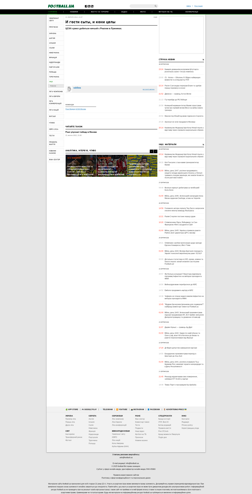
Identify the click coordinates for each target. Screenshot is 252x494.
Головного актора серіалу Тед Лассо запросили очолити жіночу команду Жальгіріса (184, 209)
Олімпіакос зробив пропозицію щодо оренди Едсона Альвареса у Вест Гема (183, 244)
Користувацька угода (190, 428)
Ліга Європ (116, 422)
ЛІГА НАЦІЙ (54, 110)
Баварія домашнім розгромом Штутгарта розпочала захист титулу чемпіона (181, 70)
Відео (124, 12)
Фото (143, 12)
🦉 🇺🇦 (175, 409)
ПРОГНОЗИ (53, 27)
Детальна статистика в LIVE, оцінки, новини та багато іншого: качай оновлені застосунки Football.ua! (184, 261)
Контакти (185, 419)
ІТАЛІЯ (52, 48)
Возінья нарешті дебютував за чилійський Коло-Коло (182, 189)
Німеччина (93, 428)
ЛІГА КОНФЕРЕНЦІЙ (55, 102)
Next (155, 151)
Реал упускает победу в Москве (81, 132)
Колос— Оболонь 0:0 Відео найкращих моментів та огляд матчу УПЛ (182, 78)
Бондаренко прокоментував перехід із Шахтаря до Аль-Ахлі (180, 355)
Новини (74, 12)
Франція (92, 431)
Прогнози (139, 437)
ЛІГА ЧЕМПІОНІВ (56, 92)
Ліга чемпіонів (118, 419)
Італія (91, 425)
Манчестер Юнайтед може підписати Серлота (184, 116)
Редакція (185, 422)
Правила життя (164, 428)
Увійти (188, 6)
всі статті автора (148, 89)
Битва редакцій (164, 425)
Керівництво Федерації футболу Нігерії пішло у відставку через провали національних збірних (184, 129)
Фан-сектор (140, 419)
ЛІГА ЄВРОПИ (54, 96)
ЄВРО (114, 437)
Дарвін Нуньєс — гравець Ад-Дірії (178, 327)
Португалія (93, 437)
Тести (137, 425)
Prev (151, 151)
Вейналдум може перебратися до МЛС (181, 284)
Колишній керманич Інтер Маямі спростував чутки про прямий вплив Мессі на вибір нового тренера (184, 108)
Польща (92, 443)
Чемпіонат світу (118, 434)
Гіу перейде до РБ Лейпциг (176, 100)
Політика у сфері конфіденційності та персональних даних (126, 478)
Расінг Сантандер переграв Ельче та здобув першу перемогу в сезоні (183, 87)
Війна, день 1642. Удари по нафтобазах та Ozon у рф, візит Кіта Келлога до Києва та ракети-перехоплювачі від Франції (182, 335)
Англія (91, 419)
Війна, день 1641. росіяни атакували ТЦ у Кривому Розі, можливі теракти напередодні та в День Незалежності (184, 364)
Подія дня (162, 437)
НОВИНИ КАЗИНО (52, 152)
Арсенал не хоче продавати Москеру (180, 122)
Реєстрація (198, 6)
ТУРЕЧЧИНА (54, 77)
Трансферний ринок (73, 437)
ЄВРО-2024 (53, 129)
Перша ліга (70, 422)
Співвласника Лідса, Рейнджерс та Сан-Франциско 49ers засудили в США (181, 223)
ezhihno (77, 88)
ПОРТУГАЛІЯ (54, 67)
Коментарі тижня (142, 422)
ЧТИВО (52, 123)
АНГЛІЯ (52, 38)
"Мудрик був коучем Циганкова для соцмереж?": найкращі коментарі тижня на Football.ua (184, 305)
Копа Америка (118, 443)
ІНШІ (51, 82)
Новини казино (141, 440)
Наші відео (139, 431)
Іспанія (91, 422)
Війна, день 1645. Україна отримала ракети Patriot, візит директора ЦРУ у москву (183, 231)
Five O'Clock (163, 431)
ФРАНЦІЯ (53, 58)
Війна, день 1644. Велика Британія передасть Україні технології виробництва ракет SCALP (184, 252)
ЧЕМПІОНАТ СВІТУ (54, 20)
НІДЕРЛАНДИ (54, 62)
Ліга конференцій (119, 425)
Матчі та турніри (99, 12)
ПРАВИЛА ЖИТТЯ (53, 143)
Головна (52, 12)
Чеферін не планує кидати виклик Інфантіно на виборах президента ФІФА (184, 297)
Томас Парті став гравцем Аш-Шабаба (180, 385)
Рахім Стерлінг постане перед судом (180, 216)
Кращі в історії (164, 419)
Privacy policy (187, 425)
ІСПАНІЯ (52, 43)
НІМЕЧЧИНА (54, 53)
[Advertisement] (181, 35)
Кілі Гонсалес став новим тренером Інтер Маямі (182, 163)
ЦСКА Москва (81, 109)
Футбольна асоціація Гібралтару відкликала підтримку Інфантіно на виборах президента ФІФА (183, 276)
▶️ (121, 409)
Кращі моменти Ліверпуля (169, 434)
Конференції (192, 12)
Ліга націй (116, 440)
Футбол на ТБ (166, 12)
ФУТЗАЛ (52, 116)
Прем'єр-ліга (70, 419)
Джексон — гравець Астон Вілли (178, 94)
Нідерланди (94, 434)
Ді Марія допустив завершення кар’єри (181, 348)
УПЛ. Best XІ (163, 422)
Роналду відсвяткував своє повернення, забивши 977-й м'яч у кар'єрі (181, 378)
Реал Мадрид (70, 109)
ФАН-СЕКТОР (54, 160)
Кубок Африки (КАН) (120, 446)
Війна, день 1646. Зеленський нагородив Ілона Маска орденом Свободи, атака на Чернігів (184, 197)
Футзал (68, 440)
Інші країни (70, 434)
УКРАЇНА (52, 33)
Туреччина (93, 440)
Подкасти (139, 428)
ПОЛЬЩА (52, 72)
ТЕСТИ (52, 136)
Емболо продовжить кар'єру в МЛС (179, 290)
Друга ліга (69, 425)
